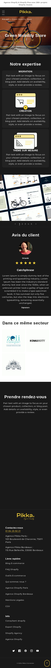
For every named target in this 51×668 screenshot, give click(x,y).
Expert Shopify (13, 627)
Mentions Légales (14, 600)
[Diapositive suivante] (36, 224)
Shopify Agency (13, 633)
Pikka (24, 663)
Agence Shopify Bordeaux (19, 594)
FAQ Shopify (12, 569)
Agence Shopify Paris (16, 588)
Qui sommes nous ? (15, 582)
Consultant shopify (15, 621)
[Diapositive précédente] (15, 224)
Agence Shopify (13, 639)
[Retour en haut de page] (47, 663)
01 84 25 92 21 (13, 531)
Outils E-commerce (15, 575)
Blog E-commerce (14, 563)
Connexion (30, 663)
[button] (3, 12)
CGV (7, 606)
